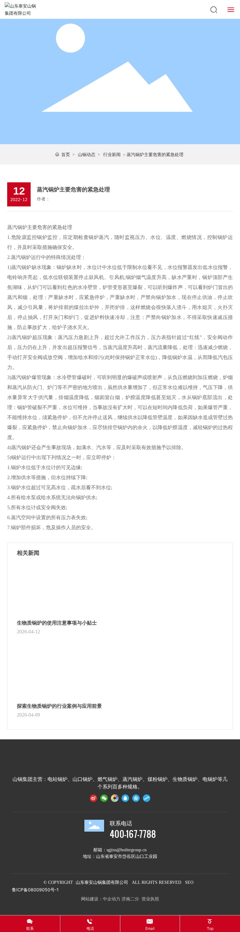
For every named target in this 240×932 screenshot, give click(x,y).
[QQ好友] (125, 799)
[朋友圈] (114, 799)
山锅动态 (86, 154)
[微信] (104, 799)
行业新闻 (112, 154)
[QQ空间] (136, 799)
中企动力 (111, 898)
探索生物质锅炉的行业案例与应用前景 (59, 706)
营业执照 (150, 898)
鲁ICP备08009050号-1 (35, 889)
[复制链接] (146, 799)
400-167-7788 (133, 833)
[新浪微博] (93, 799)
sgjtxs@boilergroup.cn (127, 850)
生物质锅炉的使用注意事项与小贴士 (57, 623)
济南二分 (130, 898)
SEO (189, 882)
